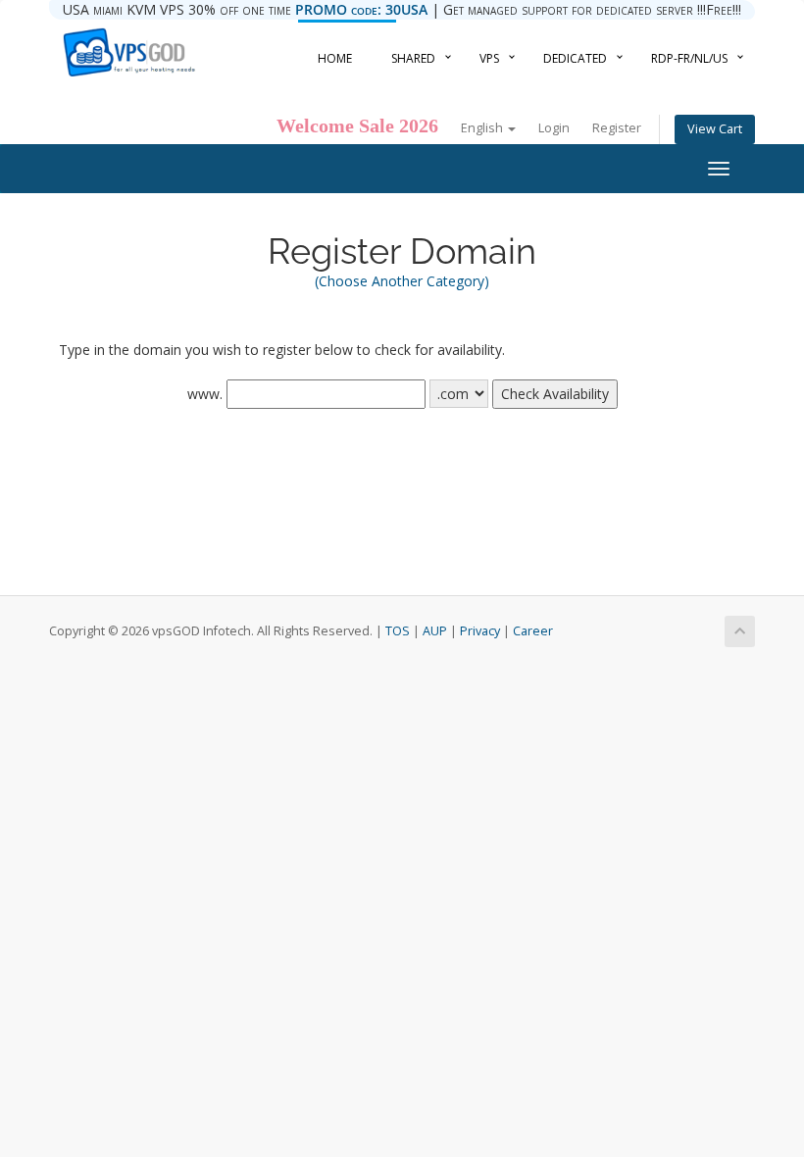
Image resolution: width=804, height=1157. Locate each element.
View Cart (714, 129)
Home (335, 58)
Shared (413, 58)
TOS (397, 631)
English (483, 128)
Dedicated (575, 58)
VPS (489, 58)
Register (616, 128)
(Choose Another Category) (402, 281)
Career (533, 631)
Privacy (480, 631)
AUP (435, 631)
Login (554, 128)
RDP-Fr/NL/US (689, 58)
